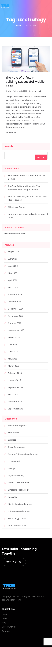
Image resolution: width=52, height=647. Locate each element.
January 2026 (14, 301)
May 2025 (12, 358)
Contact (6, 631)
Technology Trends (17, 518)
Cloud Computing (16, 447)
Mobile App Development (20, 504)
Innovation (13, 497)
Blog (4, 622)
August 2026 (14, 251)
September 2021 (15, 408)
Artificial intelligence (17, 425)
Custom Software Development (23, 454)
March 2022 (13, 394)
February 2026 (15, 294)
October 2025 (14, 323)
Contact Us (14, 561)
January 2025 (14, 380)
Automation (13, 432)
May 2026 (12, 273)
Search (9, 146)
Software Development (19, 511)
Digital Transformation (18, 482)
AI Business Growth (17, 207)
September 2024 (16, 387)
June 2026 (13, 266)
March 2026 (13, 287)
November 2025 (15, 316)
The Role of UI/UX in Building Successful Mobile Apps (25, 82)
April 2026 (12, 280)
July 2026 (12, 258)
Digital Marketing (16, 475)
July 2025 (12, 344)
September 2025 (16, 330)
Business (12, 440)
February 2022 (15, 401)
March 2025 (13, 366)
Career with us (9, 626)
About (5, 618)
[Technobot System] (5, 6)
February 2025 (15, 373)
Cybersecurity (15, 461)
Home (18, 25)
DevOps (12, 468)
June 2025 (13, 351)
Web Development (17, 525)
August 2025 (14, 337)
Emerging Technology (18, 489)
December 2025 (15, 308)
